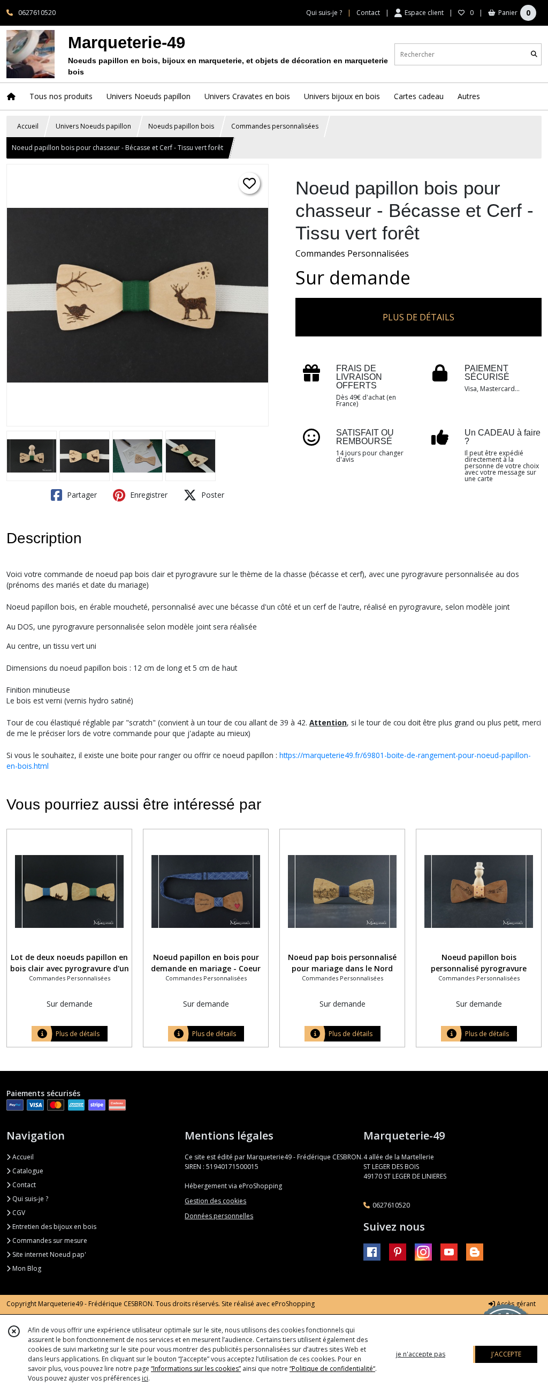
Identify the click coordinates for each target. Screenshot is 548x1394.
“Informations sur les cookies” (196, 1368)
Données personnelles (219, 1215)
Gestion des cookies (215, 1200)
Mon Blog (26, 1268)
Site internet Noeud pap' (48, 1254)
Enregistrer (148, 495)
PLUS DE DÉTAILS (418, 317)
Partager (81, 495)
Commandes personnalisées (274, 126)
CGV (18, 1212)
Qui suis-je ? (29, 1198)
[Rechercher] (534, 54)
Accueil (28, 126)
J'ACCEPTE (506, 1354)
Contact (368, 12)
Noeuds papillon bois (181, 126)
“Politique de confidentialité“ (332, 1368)
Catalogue (27, 1170)
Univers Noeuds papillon (93, 126)
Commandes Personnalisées (352, 253)
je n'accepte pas (420, 1354)
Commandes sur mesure (49, 1240)
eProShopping (293, 1303)
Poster (211, 495)
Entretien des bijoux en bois (53, 1226)
